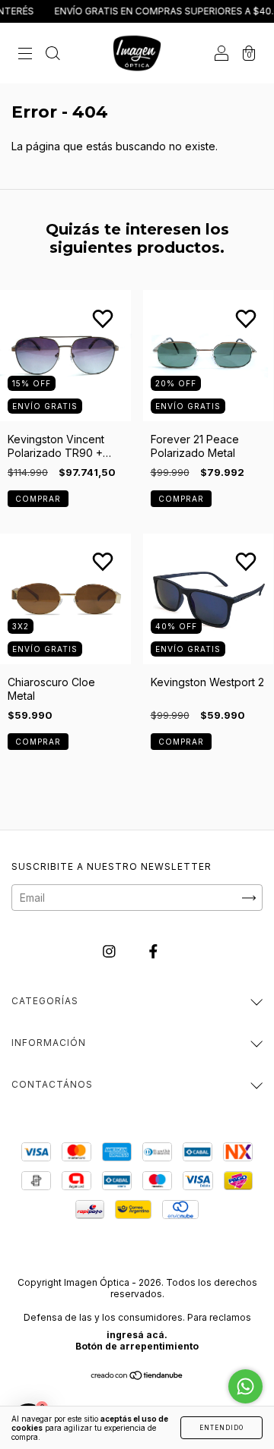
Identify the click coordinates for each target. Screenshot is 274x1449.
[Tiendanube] (137, 1376)
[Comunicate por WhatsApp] (245, 1386)
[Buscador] (52, 53)
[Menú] (25, 53)
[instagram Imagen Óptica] (110, 951)
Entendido (221, 1428)
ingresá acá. (137, 1334)
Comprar (38, 498)
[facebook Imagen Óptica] (153, 951)
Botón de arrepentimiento (137, 1346)
